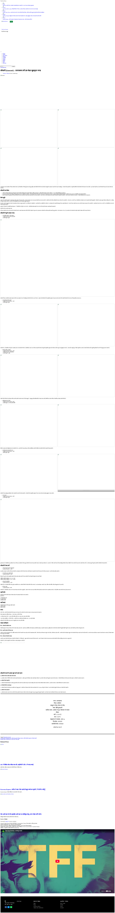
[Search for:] (6, 66)
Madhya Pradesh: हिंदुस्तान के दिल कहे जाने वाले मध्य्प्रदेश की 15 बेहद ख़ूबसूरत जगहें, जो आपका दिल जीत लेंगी (22, 15)
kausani (9, 737)
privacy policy (37, 906)
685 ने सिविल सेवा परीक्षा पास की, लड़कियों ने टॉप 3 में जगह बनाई (16, 764)
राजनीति (4, 57)
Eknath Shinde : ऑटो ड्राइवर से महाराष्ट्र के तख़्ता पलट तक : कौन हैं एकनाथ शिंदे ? (17, 19)
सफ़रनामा (4, 63)
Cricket (62, 907)
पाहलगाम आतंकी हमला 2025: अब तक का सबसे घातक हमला (10, 824)
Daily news (62, 903)
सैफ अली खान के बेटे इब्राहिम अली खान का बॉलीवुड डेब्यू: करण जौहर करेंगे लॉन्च (20, 814)
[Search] (0, 65)
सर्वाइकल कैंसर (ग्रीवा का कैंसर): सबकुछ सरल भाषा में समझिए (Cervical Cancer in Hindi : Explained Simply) (19, 826)
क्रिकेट (4, 56)
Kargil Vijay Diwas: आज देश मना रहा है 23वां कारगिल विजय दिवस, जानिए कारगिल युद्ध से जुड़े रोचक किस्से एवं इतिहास (23, 12)
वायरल (4, 58)
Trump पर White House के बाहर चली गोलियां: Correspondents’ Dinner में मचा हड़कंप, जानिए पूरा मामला (18, 823)
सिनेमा (4, 61)
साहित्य (4, 59)
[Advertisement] (57, 42)
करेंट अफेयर (5, 55)
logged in (7, 821)
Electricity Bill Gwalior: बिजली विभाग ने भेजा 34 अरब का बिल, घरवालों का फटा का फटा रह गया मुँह (20, 8)
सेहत (4, 62)
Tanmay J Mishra (6, 73)
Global (61, 904)
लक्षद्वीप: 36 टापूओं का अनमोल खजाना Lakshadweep (9, 827)
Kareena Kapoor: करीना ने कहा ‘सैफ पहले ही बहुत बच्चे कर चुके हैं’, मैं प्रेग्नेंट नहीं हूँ (22, 789)
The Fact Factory (5, 29)
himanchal (5, 737)
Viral (61, 906)
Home (4, 53)
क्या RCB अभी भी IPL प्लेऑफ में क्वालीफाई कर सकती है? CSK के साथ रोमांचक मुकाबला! (18, 5)
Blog (11, 21)
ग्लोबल (4, 54)
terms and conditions (38, 907)
